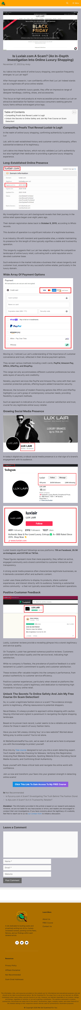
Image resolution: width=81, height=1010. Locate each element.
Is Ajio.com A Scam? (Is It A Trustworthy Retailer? (29, 800)
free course (21, 750)
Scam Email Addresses (14, 979)
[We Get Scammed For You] (3, 3)
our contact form (35, 814)
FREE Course (48, 923)
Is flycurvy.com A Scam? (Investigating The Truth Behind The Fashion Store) (42, 796)
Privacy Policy (11, 965)
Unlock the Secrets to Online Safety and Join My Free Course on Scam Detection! (36, 119)
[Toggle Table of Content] (73, 112)
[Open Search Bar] (67, 3)
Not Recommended (15, 792)
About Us (46, 919)
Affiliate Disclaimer (12, 970)
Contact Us (47, 926)
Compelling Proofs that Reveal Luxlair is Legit (25, 115)
